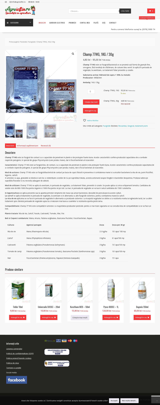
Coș (103, 22)
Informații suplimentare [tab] (27, 145)
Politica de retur (12, 363)
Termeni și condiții (13, 368)
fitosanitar (122, 126)
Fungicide (32, 42)
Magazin (42, 22)
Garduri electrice (57, 22)
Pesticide (23, 42)
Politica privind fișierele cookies (18, 358)
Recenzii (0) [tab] (46, 145)
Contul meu (85, 22)
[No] (157, 400)
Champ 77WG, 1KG (111, 90)
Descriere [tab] (10, 145)
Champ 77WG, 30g (111, 101)
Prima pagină (14, 42)
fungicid (131, 126)
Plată (96, 22)
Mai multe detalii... (129, 401)
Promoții (72, 22)
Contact (112, 22)
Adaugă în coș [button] (16, 317)
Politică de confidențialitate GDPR (20, 353)
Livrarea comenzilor (14, 349)
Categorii (14, 22)
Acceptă (114, 401)
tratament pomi (141, 126)
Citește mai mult (91, 102)
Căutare (125, 11)
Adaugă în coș (90, 111)
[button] (73, 54)
